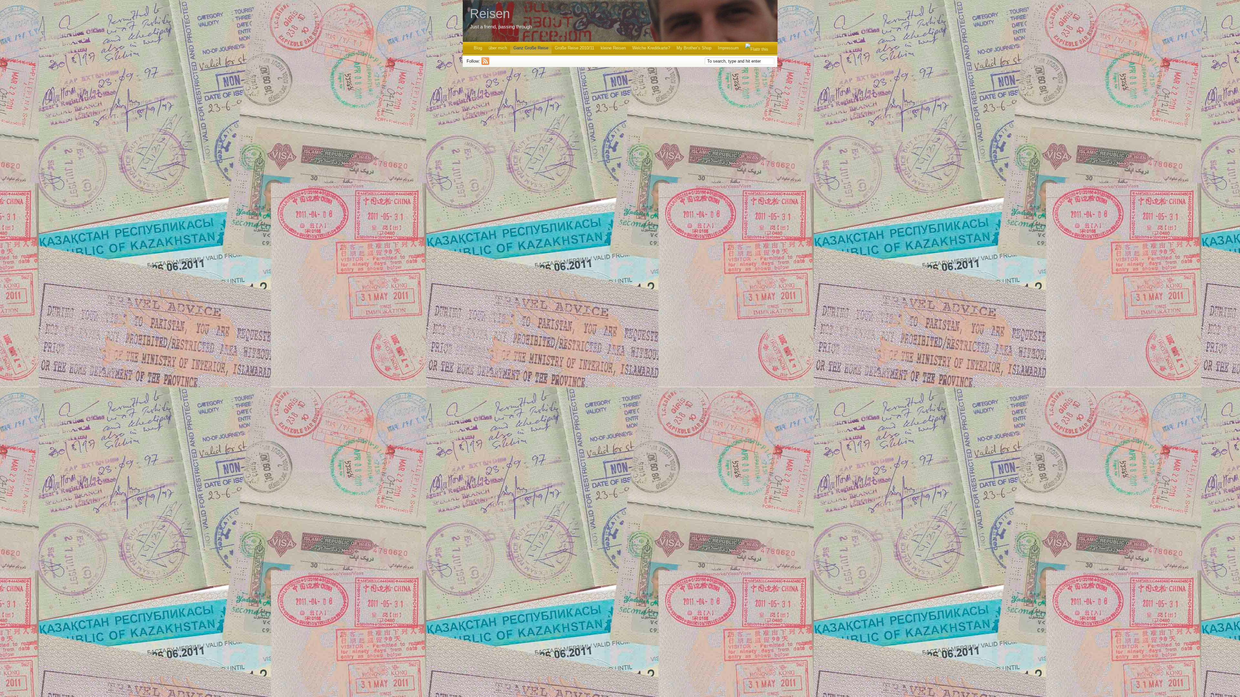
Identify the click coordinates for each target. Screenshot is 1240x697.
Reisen (490, 13)
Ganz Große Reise (530, 47)
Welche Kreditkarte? (651, 47)
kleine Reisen (613, 47)
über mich (498, 47)
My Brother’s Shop (694, 47)
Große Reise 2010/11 (574, 47)
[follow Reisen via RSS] (486, 63)
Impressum (728, 47)
